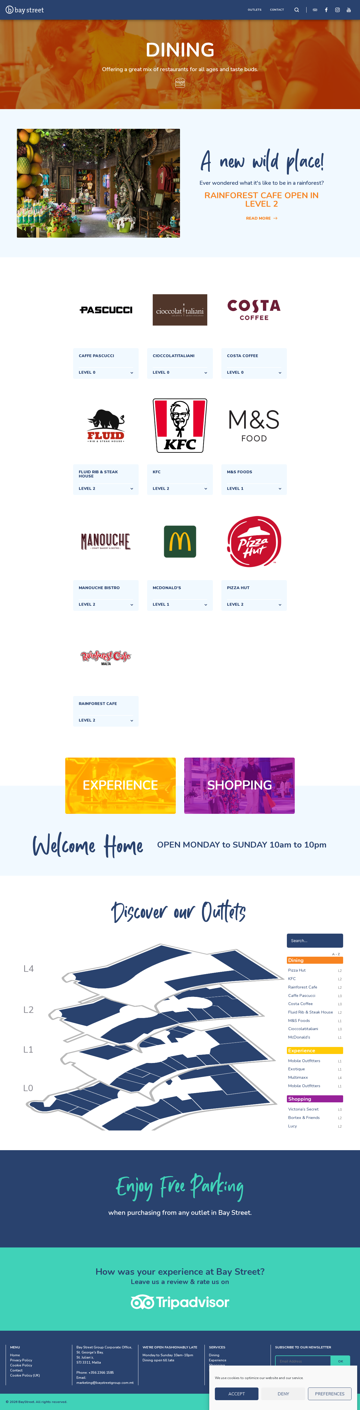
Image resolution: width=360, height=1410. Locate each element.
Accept (236, 1394)
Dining (214, 1355)
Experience (120, 785)
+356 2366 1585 (101, 1372)
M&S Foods (299, 1020)
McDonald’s (299, 1037)
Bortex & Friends (304, 1117)
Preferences (330, 1394)
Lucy (292, 1126)
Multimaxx (298, 1077)
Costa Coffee (300, 1003)
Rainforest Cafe (302, 987)
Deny (283, 1394)
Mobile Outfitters (304, 1061)
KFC (292, 978)
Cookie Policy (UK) (25, 1375)
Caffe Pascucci (301, 995)
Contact (16, 1370)
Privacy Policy (21, 1360)
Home (15, 1355)
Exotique (296, 1069)
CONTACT (277, 10)
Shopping (239, 785)
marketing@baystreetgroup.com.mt (105, 1382)
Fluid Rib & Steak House (310, 1012)
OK (340, 1361)
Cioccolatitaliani (303, 1028)
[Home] (25, 10)
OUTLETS (255, 10)
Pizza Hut (297, 970)
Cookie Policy (21, 1365)
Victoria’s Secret (303, 1109)
